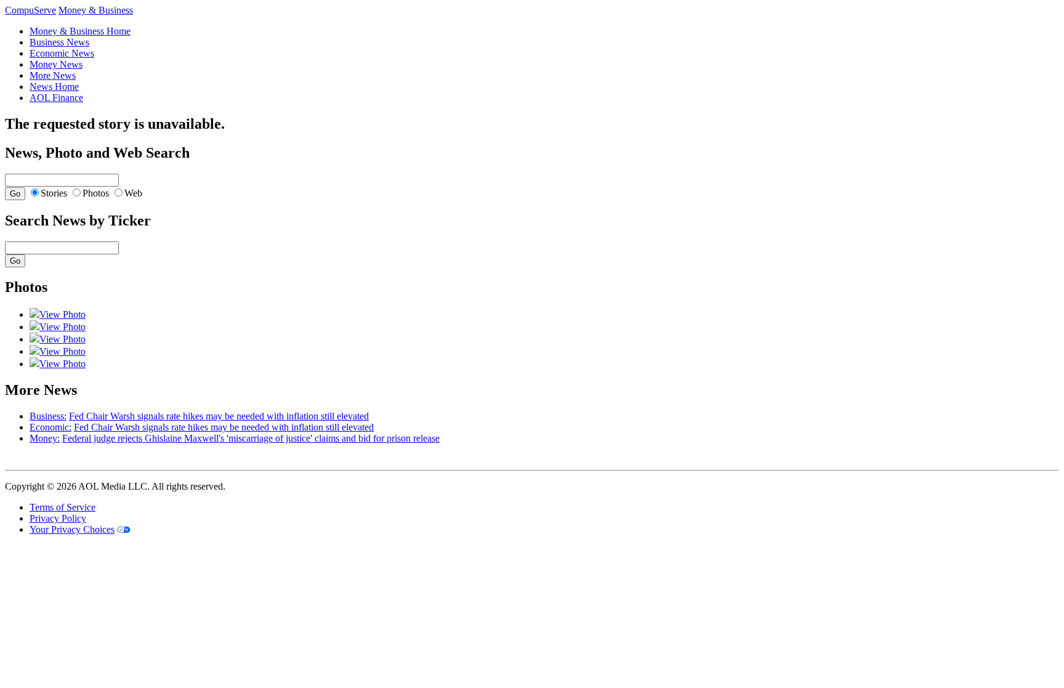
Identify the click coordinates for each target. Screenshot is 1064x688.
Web (133, 193)
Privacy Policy (58, 518)
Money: (45, 438)
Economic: (50, 427)
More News (53, 75)
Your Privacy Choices (72, 529)
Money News (56, 64)
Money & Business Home (80, 31)
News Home (54, 86)
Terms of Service (62, 507)
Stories (54, 193)
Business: (48, 416)
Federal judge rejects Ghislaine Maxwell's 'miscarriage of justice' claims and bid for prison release (251, 438)
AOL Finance (56, 97)
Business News (59, 42)
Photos (96, 193)
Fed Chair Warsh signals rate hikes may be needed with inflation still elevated (219, 416)
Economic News (62, 53)
